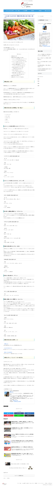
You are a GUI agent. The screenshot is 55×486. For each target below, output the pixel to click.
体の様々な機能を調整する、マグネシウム (19, 64)
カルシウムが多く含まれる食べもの (18, 74)
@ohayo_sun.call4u (17, 401)
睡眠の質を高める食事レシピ (16, 75)
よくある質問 (23, 483)
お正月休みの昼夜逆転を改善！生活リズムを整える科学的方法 (45, 70)
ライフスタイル (40, 76)
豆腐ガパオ (6, 343)
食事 (7, 406)
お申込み (46, 483)
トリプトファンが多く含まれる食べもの (19, 60)
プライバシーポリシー (41, 483)
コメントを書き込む (19, 475)
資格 (38, 83)
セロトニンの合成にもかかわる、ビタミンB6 (19, 61)
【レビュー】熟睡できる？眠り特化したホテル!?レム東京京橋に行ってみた (45, 55)
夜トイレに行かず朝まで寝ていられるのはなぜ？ (45, 62)
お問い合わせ (50, 483)
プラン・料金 (19, 483)
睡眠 (4, 406)
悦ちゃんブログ (32, 483)
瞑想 (38, 81)
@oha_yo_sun (15, 400)
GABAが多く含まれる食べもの (18, 68)
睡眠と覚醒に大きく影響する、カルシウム (19, 72)
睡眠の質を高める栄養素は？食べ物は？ (18, 57)
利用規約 (36, 483)
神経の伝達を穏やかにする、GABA (17, 67)
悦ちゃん (11, 391)
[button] (51, 16)
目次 (18, 54)
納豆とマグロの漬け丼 (8, 352)
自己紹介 (27, 483)
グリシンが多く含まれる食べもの (18, 71)
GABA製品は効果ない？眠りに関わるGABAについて (44, 66)
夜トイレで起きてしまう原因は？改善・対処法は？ (45, 59)
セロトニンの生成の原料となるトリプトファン (19, 58)
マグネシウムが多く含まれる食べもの (19, 65)
